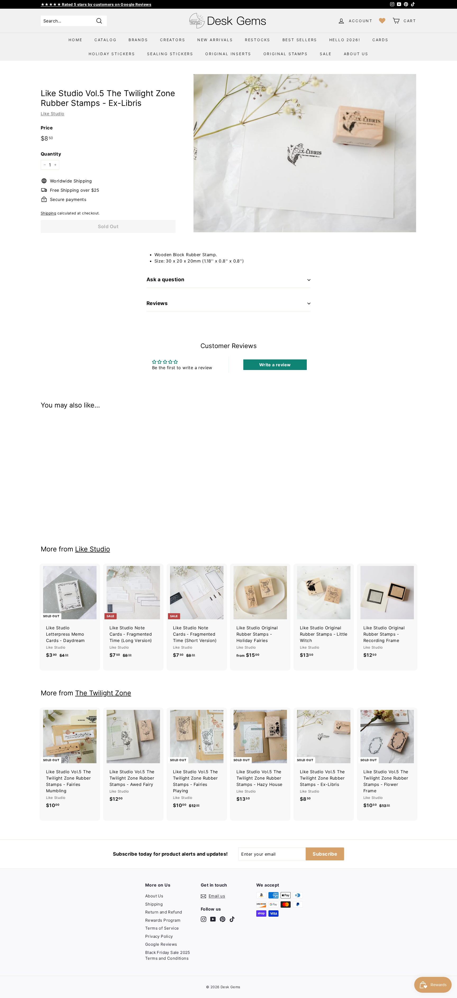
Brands (138, 40)
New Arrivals (215, 40)
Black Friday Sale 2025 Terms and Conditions (167, 955)
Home (75, 40)
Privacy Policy (159, 936)
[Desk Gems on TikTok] (232, 919)
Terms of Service (162, 928)
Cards (380, 40)
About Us (356, 53)
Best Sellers (299, 40)
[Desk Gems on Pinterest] (222, 919)
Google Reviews (161, 944)
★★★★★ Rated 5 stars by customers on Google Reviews (96, 4)
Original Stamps (285, 53)
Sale (326, 53)
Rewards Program (162, 920)
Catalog (105, 40)
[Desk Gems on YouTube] (213, 919)
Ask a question (166, 280)
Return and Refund (163, 912)
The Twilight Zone (103, 693)
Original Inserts (228, 53)
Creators (172, 40)
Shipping (48, 213)
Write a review (275, 364)
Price (47, 127)
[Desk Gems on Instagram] (203, 919)
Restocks (257, 40)
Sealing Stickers (170, 53)
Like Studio (52, 113)
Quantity (51, 154)
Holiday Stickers (112, 53)
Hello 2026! (344, 40)
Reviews (157, 303)
